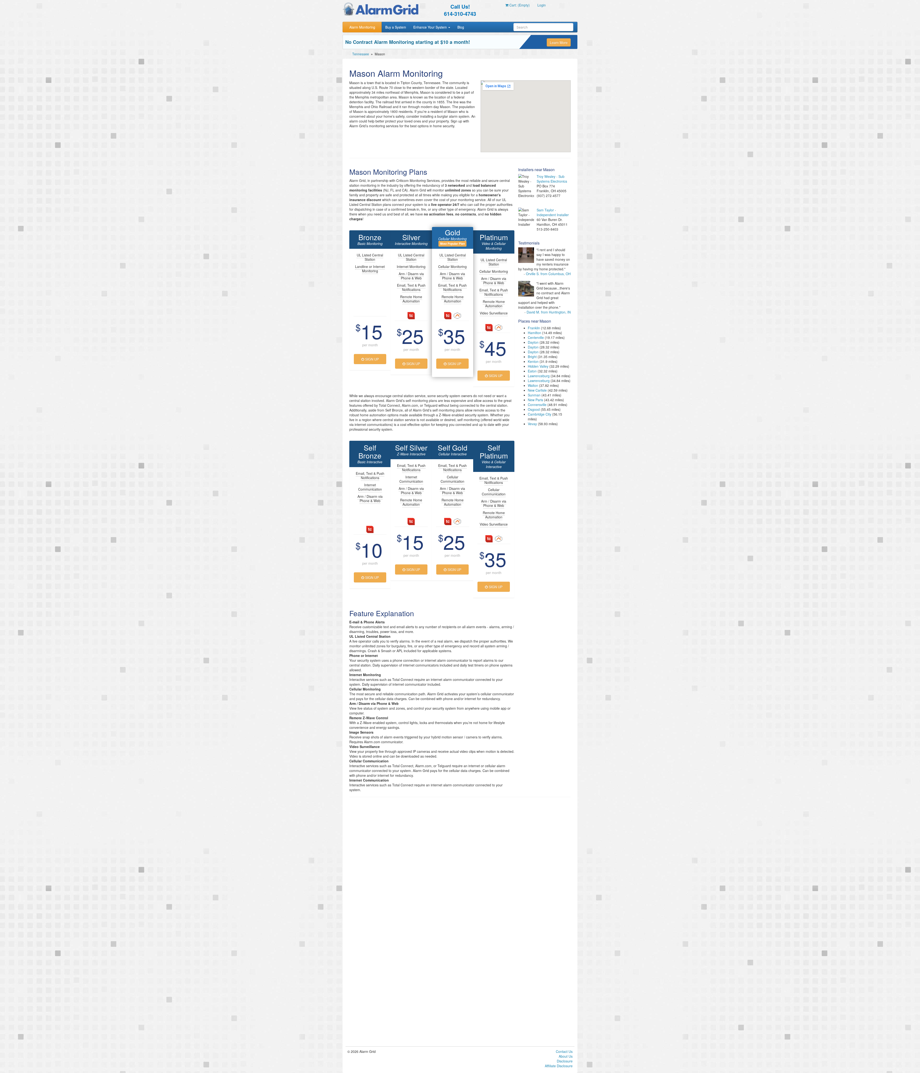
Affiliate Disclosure (559, 1065)
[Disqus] (460, 862)
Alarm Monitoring (362, 27)
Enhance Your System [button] (430, 27)
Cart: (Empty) (519, 5)
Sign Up (371, 359)
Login (541, 5)
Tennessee (360, 54)
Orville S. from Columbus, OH (548, 273)
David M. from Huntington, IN (549, 312)
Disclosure (565, 1061)
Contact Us (564, 1051)
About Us (566, 1056)
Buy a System (395, 27)
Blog (460, 27)
